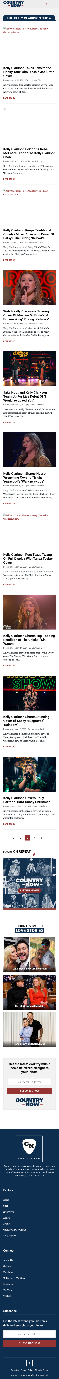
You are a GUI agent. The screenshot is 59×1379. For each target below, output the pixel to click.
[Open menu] (53, 4)
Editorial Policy (41, 1370)
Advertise (15, 1370)
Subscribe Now (29, 1091)
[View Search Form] (46, 4)
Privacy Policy (27, 1370)
